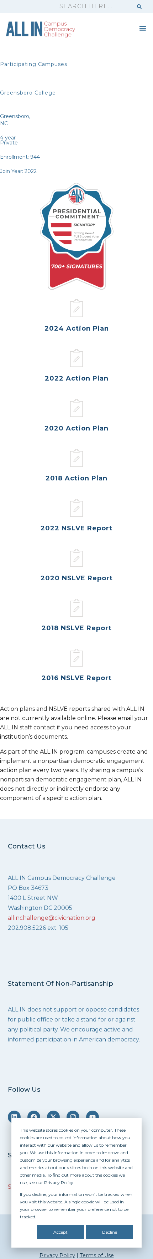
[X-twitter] (53, 1117)
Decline (109, 1232)
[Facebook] (33, 1117)
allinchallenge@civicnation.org (51, 917)
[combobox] (92, 6)
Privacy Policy (57, 1255)
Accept (60, 1232)
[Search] (139, 6)
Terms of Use (97, 1255)
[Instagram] (73, 1117)
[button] (142, 28)
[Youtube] (92, 1117)
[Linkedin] (14, 1117)
